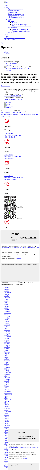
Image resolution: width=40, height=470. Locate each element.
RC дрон (11, 21)
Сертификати (12, 12)
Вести (6, 34)
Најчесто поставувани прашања (14, 38)
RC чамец (11, 33)
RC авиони (22, 114)
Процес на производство (16, 16)
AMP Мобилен (16, 112)
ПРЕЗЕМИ (7, 65)
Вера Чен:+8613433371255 (13, 136)
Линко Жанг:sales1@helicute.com (10, 176)
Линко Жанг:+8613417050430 (9, 134)
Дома (6, 5)
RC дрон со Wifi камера (19, 24)
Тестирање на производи (16, 17)
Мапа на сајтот (5, 112)
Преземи (7, 36)
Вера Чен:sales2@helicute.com (13, 178)
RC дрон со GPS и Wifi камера (21, 26)
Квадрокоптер (5, 114)
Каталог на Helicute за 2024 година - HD (17, 68)
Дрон (34, 114)
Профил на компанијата (15, 9)
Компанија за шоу (13, 10)
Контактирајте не (9, 39)
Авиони (28, 114)
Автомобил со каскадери (20, 29)
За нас (6, 7)
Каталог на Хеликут (10, 63)
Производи (8, 19)
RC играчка (14, 114)
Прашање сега (5, 86)
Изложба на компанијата (16, 14)
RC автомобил (12, 27)
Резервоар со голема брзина (20, 31)
